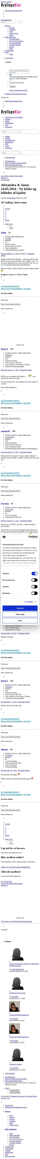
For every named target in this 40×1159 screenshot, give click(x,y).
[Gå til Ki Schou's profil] (14, 1011)
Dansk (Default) (15, 1092)
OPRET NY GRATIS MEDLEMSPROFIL (16, 867)
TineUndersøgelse (18, 969)
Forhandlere (9, 1149)
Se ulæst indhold (15, 43)
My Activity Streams (16, 41)
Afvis (20, 620)
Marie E (4, 349)
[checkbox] (10, 74)
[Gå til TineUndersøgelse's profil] (17, 960)
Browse (7, 26)
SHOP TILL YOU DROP (14, 117)
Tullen (3, 232)
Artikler (7, 119)
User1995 (15, 996)
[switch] (34, 580)
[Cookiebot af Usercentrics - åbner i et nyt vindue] (28, 537)
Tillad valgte (20, 614)
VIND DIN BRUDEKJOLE (19, 1015)
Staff (11, 31)
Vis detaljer (29, 602)
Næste (7, 220)
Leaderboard (9, 50)
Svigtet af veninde (15, 1064)
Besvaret (10, 254)
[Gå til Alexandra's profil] (5, 180)
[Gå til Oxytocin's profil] (9, 509)
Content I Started (15, 45)
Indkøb (7, 136)
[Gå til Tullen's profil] (8, 239)
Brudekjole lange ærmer (17, 993)
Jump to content (6, 2)
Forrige (7, 209)
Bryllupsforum (10, 140)
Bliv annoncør (10, 1156)
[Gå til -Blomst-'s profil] (9, 755)
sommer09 (5, 431)
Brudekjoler (9, 123)
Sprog (7, 1088)
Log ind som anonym (16, 83)
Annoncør (8, 127)
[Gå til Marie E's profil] (8, 355)
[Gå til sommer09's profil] (9, 437)
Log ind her (9, 58)
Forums (12, 28)
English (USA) (14, 1090)
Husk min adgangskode (17, 77)
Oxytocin (5, 503)
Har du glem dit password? (18, 90)
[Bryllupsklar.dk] (11, 7)
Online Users (13, 33)
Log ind (12, 86)
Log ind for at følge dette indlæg (12, 176)
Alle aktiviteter (14, 39)
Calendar (12, 29)
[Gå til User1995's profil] (17, 989)
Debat (7, 121)
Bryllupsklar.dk (6, 20)
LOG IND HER (6, 882)
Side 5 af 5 (9, 224)
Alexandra (11, 198)
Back (11, 1115)
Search (11, 47)
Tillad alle (20, 608)
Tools (7, 146)
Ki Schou (15, 1018)
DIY (6, 125)
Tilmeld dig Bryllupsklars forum (16, 94)
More (11, 35)
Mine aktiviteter (10, 37)
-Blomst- (4, 749)
